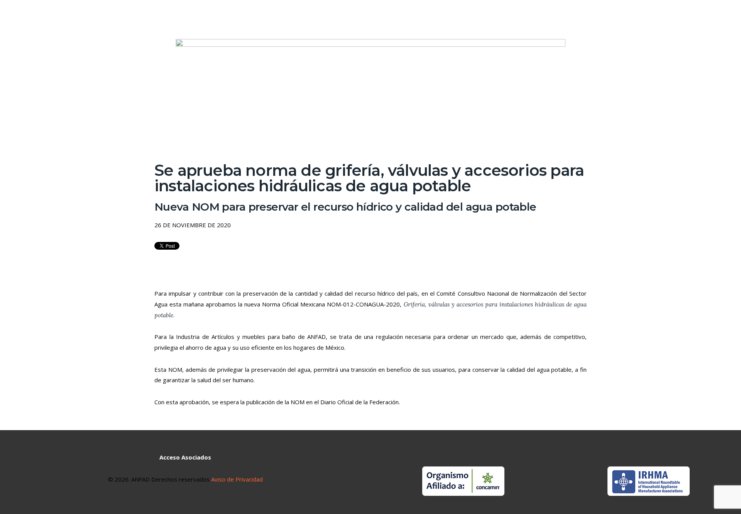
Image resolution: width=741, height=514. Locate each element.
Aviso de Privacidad (236, 479)
